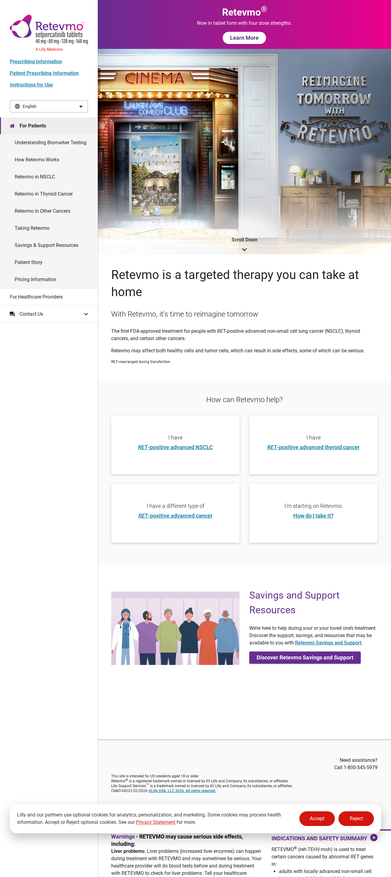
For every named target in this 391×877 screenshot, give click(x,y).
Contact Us (31, 314)
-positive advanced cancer (175, 515)
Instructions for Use (31, 85)
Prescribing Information (36, 61)
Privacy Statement (155, 822)
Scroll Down (245, 240)
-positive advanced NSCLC (175, 447)
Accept (317, 818)
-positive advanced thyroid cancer (313, 447)
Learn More (244, 38)
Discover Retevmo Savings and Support (305, 657)
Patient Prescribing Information (44, 73)
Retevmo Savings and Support (328, 643)
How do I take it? (313, 515)
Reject (356, 818)
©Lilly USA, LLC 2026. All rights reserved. (182, 791)
